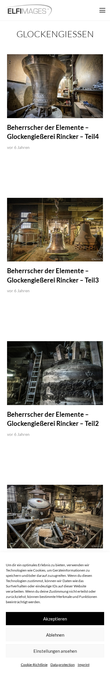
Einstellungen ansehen (55, 651)
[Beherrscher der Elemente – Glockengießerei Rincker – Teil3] (55, 230)
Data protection (62, 664)
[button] (102, 10)
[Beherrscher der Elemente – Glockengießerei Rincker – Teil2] (55, 373)
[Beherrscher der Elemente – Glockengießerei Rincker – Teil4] (55, 86)
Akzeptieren (55, 618)
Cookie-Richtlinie (34, 664)
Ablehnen (55, 634)
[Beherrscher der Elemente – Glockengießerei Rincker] (55, 517)
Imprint (83, 664)
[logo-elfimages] (28, 10)
